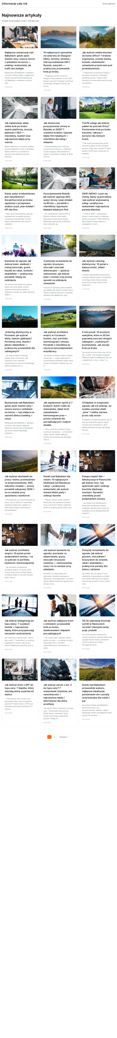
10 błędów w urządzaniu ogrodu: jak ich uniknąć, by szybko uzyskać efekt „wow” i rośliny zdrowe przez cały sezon (97, 409)
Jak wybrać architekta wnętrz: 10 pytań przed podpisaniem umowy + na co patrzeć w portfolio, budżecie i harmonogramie (19, 556)
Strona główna (108, 4)
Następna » (64, 737)
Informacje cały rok (14, 3)
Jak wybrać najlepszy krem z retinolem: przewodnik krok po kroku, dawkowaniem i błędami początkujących (58, 627)
